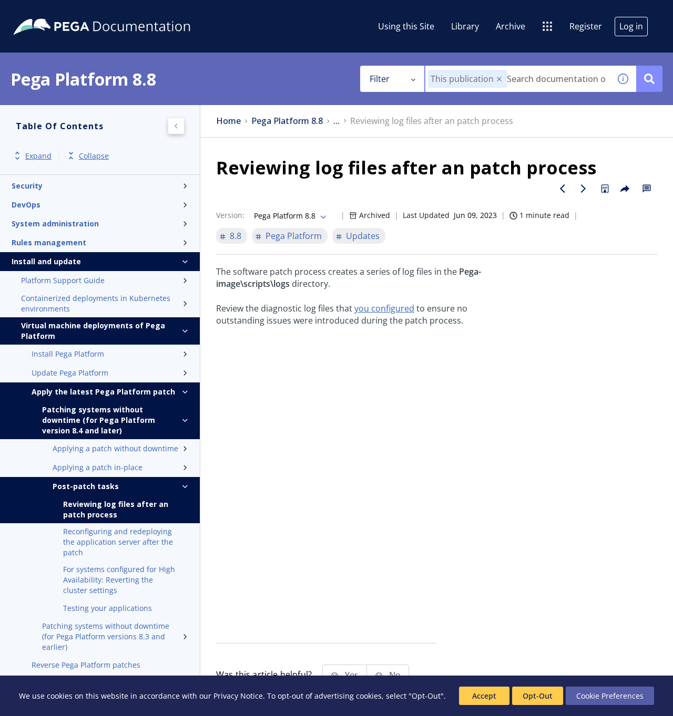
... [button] (336, 121)
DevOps (26, 205)
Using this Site (406, 26)
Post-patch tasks (86, 486)
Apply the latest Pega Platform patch (103, 392)
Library (465, 26)
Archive (510, 26)
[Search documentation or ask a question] (649, 79)
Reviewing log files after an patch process (115, 509)
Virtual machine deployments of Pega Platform (93, 330)
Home (228, 121)
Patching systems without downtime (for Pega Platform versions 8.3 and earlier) (105, 636)
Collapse (94, 156)
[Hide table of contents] (176, 126)
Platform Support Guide (63, 280)
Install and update (46, 261)
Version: (230, 215)
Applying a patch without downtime (115, 448)
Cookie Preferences (610, 696)
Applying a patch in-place (97, 467)
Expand (38, 156)
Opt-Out (538, 696)
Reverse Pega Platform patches (86, 665)
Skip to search (127, 12)
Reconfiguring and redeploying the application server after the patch (118, 541)
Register (585, 26)
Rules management (49, 242)
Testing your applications (107, 608)
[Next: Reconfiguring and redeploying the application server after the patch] (583, 188)
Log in (631, 26)
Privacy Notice (238, 696)
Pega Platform (294, 236)
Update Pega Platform (70, 373)
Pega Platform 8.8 (287, 121)
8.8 (235, 236)
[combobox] (517, 79)
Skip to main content (47, 12)
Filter (380, 79)
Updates (363, 236)
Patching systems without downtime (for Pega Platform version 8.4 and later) (98, 419)
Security (27, 186)
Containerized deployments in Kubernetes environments (95, 303)
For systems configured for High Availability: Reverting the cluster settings (119, 579)
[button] (499, 79)
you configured (384, 308)
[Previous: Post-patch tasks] (562, 188)
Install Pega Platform (68, 354)
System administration (55, 224)
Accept (484, 696)
